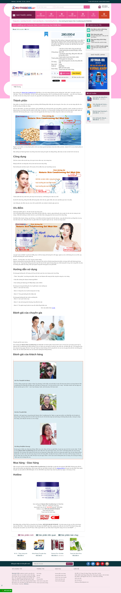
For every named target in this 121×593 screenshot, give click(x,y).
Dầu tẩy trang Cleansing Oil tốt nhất (100, 111)
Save (64, 80)
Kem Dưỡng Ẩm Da (51, 21)
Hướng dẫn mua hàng (60, 573)
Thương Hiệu (72, 15)
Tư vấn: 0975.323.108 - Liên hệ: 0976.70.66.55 (98, 1)
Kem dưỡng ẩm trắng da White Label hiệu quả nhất (100, 118)
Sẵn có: (14, 29)
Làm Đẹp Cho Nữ (26, 21)
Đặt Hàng (66, 73)
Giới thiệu (39, 573)
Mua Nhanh (76, 73)
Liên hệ (38, 575)
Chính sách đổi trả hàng (42, 582)
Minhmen (14, 1)
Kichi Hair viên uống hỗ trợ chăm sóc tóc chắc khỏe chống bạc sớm (100, 97)
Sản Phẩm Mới (41, 15)
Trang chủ (16, 21)
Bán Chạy (62, 15)
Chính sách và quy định (42, 581)
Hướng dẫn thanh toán (60, 575)
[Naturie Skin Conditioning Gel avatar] (31, 51)
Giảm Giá (51, 15)
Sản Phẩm (19, 1)
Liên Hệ (28, 1)
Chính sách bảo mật (60, 579)
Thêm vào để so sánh (79, 77)
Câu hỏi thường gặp (60, 581)
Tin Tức (23, 1)
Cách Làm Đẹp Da (38, 21)
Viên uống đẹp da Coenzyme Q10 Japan (100, 104)
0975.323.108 (7, 590)
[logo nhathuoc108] (23, 7)
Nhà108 (15, 573)
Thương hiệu (40, 579)
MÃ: (26, 29)
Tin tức (38, 577)
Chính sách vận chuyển (60, 577)
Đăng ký (69, 563)
